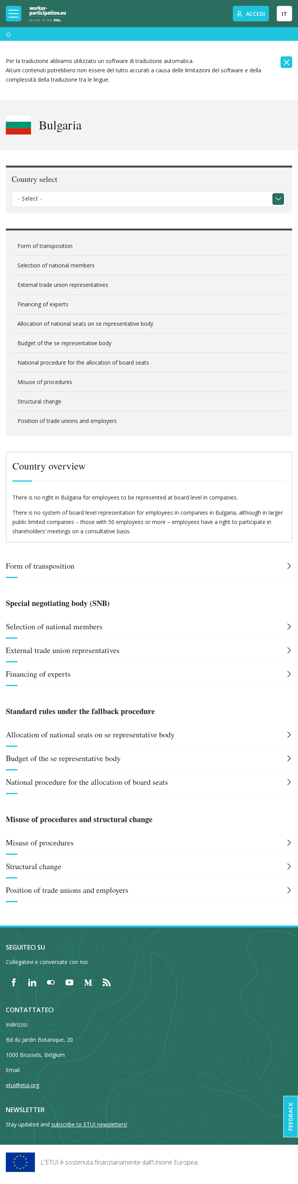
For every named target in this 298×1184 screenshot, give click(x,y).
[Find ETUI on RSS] (106, 982)
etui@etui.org (22, 1085)
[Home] (47, 13)
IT (284, 13)
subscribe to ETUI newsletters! (89, 1124)
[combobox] (149, 199)
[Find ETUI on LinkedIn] (32, 982)
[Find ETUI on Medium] (88, 982)
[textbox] (143, 198)
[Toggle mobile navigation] (13, 13)
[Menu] (8, 34)
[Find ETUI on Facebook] (13, 982)
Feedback (290, 1116)
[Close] (286, 62)
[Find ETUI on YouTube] (69, 982)
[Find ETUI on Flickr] (51, 982)
